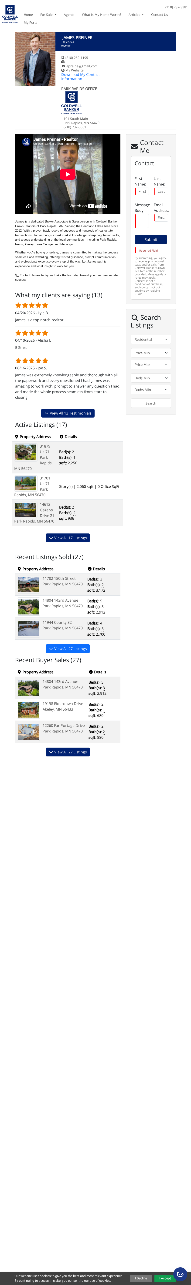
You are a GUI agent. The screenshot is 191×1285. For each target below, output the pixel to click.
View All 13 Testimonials (70, 413)
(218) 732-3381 (176, 7)
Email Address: (161, 207)
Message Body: (142, 207)
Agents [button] (69, 14)
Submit (151, 239)
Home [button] (28, 14)
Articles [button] (135, 14)
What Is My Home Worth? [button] (101, 14)
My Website (74, 70)
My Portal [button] (31, 22)
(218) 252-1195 (76, 57)
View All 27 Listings (70, 648)
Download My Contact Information (80, 76)
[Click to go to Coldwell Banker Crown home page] (10, 13)
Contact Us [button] (159, 14)
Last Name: (159, 181)
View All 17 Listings (70, 537)
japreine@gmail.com (81, 66)
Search (151, 403)
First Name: (140, 181)
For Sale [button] (47, 14)
